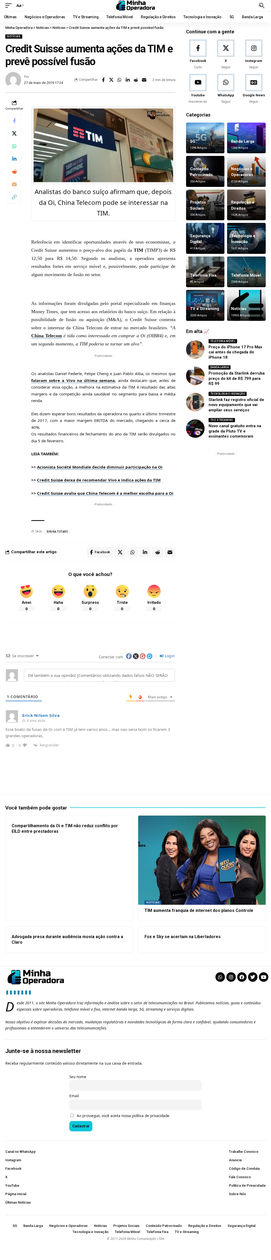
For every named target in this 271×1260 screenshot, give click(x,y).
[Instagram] (254, 54)
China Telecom (46, 335)
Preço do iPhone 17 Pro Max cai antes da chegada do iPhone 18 (235, 352)
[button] (9, 5)
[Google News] (254, 89)
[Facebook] (198, 54)
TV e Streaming (204, 308)
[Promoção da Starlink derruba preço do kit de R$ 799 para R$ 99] (195, 376)
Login (169, 655)
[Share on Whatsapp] (119, 80)
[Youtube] (198, 89)
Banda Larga (242, 141)
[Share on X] (111, 80)
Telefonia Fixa (203, 275)
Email (74, 1096)
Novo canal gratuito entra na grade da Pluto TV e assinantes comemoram (235, 431)
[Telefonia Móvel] (246, 271)
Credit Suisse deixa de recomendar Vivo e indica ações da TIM (99, 480)
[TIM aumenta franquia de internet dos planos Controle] (202, 860)
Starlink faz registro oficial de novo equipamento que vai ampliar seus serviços (236, 404)
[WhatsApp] (226, 89)
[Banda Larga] (246, 138)
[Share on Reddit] (136, 80)
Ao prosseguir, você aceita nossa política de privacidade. (123, 1115)
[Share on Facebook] (103, 80)
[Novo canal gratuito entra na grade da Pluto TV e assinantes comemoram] (195, 428)
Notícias (13, 36)
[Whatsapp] (220, 977)
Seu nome (77, 1076)
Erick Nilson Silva (41, 715)
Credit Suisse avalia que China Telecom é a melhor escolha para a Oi (105, 493)
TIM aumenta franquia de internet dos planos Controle (198, 910)
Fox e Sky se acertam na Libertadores (182, 936)
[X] (226, 54)
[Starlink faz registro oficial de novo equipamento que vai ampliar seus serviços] (195, 402)
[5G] (205, 138)
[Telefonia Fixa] (205, 271)
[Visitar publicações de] (13, 80)
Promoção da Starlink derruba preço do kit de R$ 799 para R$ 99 (237, 378)
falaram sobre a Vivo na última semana (73, 380)
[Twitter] (253, 977)
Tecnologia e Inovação (227, 393)
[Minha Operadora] (135, 5)
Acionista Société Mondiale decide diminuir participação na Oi (99, 467)
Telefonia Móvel (246, 275)
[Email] (144, 80)
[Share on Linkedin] (128, 80)
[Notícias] (246, 305)
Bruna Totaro (57, 531)
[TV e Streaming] (205, 305)
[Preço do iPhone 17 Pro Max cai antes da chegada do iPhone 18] (195, 349)
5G (192, 141)
